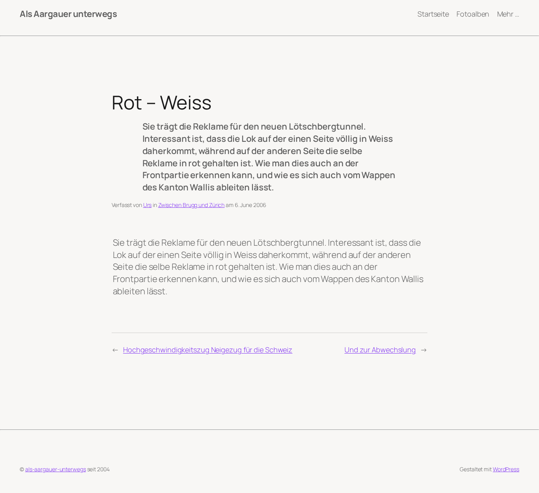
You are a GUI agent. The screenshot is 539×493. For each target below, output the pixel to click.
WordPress (506, 469)
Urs (147, 205)
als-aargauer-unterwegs (55, 469)
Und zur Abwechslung (380, 349)
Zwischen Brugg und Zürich (191, 205)
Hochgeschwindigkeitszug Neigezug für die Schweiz (207, 349)
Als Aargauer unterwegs (68, 14)
